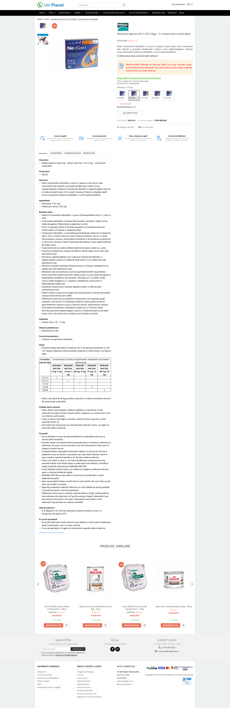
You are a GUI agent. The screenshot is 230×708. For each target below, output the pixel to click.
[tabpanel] (81, 54)
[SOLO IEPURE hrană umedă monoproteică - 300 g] (56, 578)
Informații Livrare (84, 687)
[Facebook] (112, 649)
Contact (80, 675)
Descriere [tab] (43, 153)
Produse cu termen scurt (87, 693)
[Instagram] (117, 649)
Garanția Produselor (85, 690)
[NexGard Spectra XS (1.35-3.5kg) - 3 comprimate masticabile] (81, 54)
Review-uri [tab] (89, 153)
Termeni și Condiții (44, 675)
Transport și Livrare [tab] (72, 153)
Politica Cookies (43, 681)
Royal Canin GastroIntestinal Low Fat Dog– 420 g (95, 607)
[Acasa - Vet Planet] (50, 5)
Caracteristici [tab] (56, 153)
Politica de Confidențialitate (48, 678)
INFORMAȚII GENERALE (48, 666)
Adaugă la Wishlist (126, 127)
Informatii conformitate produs (51, 532)
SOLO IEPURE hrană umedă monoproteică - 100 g (134, 607)
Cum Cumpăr (82, 678)
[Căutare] (124, 5)
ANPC (39, 684)
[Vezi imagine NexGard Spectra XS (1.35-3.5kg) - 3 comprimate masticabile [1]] (42, 39)
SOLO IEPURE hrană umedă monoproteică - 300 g (56, 607)
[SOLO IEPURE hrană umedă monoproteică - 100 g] (134, 578)
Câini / (47, 19)
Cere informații (146, 127)
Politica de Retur (83, 684)
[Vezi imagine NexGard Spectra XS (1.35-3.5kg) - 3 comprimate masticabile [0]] (42, 26)
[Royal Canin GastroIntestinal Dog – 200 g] (173, 578)
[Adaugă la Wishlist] (66, 625)
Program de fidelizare (85, 672)
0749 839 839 (168, 647)
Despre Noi (41, 672)
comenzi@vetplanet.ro (168, 651)
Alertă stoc (132, 113)
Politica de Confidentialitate (66, 655)
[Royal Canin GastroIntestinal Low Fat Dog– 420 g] (95, 578)
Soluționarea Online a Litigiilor (49, 687)
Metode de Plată (83, 681)
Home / (40, 19)
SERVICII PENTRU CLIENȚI (89, 666)
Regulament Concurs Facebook (89, 697)
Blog (181, 12)
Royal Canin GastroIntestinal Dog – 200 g (174, 606)
